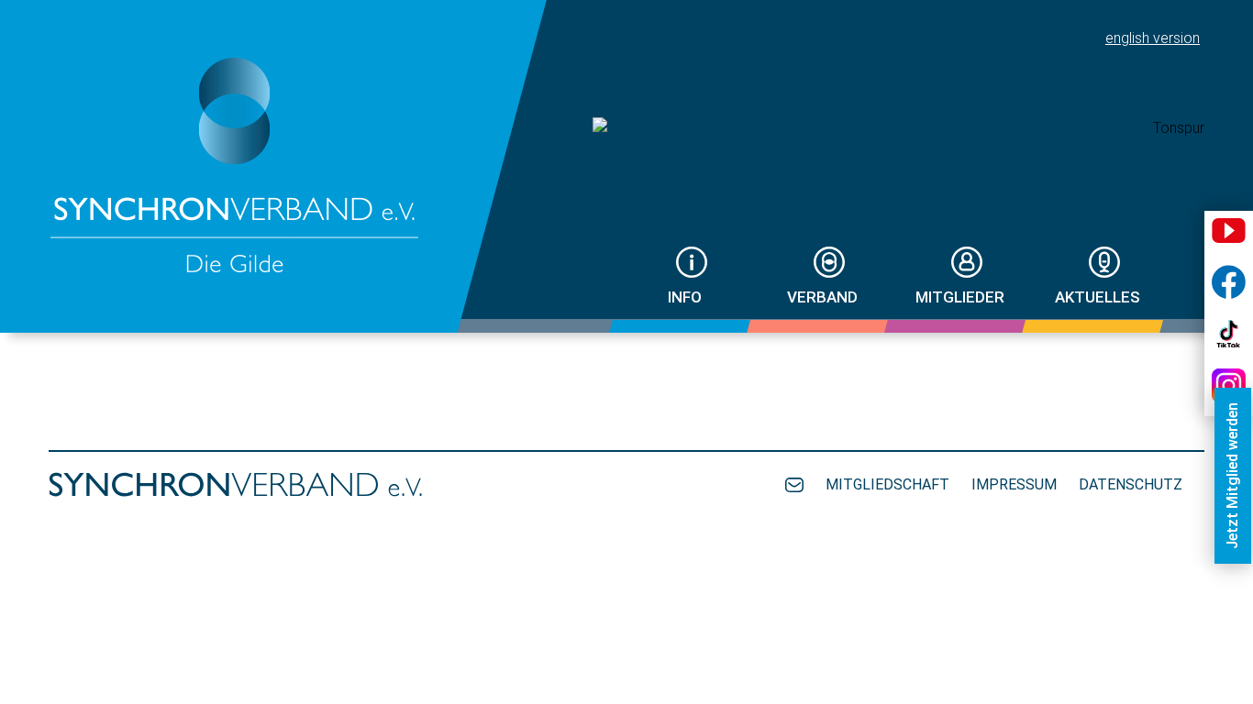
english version (1152, 38)
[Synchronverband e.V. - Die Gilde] (235, 166)
